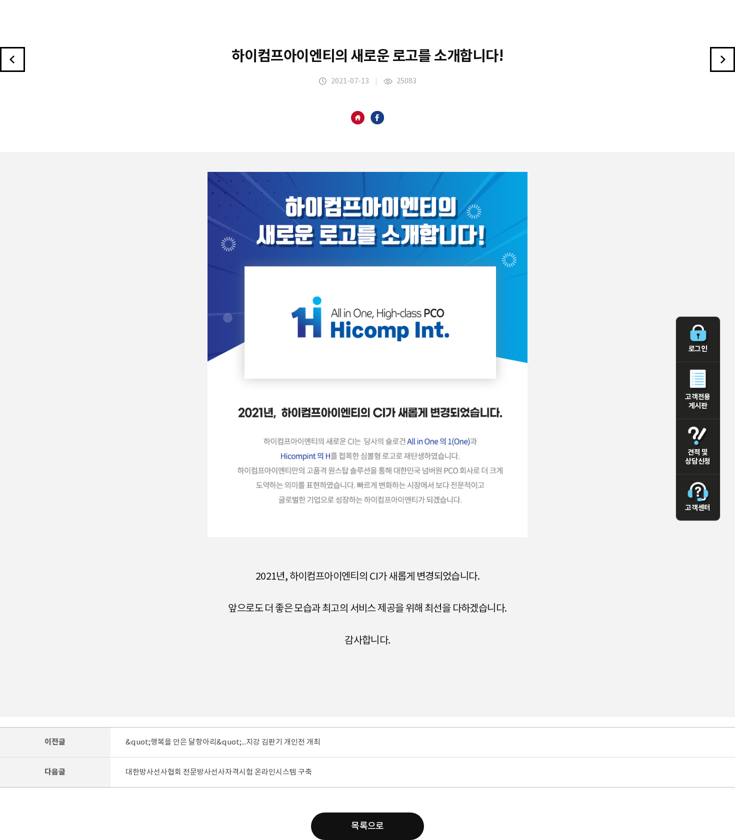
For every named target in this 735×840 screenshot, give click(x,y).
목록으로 (367, 826)
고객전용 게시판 (697, 401)
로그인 (698, 349)
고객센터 (697, 508)
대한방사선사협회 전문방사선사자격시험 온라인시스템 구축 (219, 772)
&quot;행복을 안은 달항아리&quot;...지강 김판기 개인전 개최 (223, 742)
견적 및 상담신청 (697, 457)
